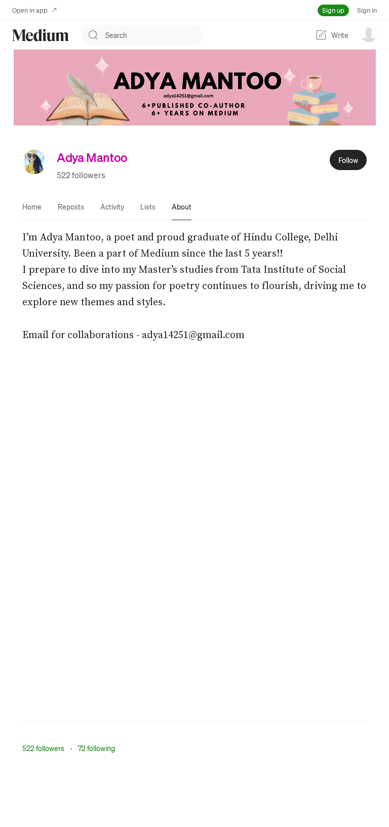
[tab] (32, 206)
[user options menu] (369, 34)
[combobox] (154, 35)
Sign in (367, 10)
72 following (96, 748)
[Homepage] (40, 35)
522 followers (81, 175)
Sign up (333, 10)
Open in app (30, 10)
